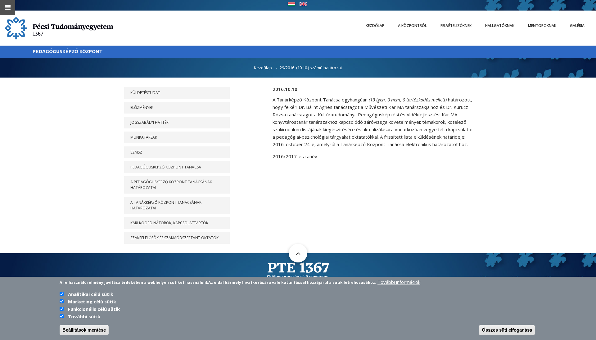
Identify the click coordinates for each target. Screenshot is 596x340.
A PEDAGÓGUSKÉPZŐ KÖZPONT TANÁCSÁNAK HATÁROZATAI (171, 184)
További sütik (84, 316)
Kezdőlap (375, 25)
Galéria (577, 25)
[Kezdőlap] (59, 28)
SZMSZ (136, 152)
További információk (398, 282)
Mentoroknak (542, 25)
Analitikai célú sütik (90, 294)
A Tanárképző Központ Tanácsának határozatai (165, 205)
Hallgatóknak (499, 25)
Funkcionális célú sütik (94, 309)
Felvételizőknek (456, 25)
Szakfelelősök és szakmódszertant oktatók (174, 237)
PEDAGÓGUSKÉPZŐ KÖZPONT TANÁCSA (165, 167)
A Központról (412, 25)
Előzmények (141, 107)
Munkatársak (143, 137)
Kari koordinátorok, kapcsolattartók (169, 223)
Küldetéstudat (145, 92)
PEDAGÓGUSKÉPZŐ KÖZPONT (67, 51)
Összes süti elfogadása (507, 330)
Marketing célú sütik (92, 301)
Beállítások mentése (84, 330)
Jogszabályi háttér (149, 122)
